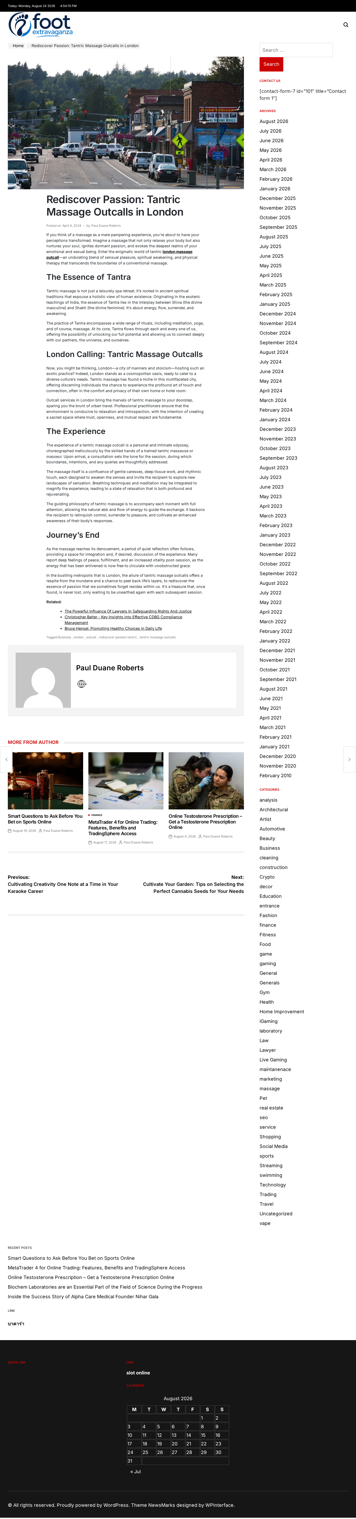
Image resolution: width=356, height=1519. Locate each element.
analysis (269, 800)
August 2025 (274, 236)
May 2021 (270, 708)
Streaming (271, 1165)
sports (267, 1156)
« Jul (135, 1471)
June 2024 (272, 371)
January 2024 (275, 419)
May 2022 (271, 602)
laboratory (271, 1031)
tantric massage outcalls (158, 637)
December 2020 (278, 756)
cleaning (269, 857)
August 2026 (274, 121)
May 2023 (271, 496)
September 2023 (278, 458)
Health (267, 1002)
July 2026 (270, 131)
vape (265, 1223)
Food (265, 944)
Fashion (268, 915)
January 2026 (275, 188)
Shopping (270, 1136)
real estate (271, 1108)
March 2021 (272, 727)
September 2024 (279, 342)
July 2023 (270, 477)
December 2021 (277, 650)
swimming (271, 1175)
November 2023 (278, 439)
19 (159, 1443)
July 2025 (270, 246)
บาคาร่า (16, 1323)
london (79, 637)
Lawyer (268, 1050)
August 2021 (273, 689)
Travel (266, 1204)
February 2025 (276, 294)
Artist (265, 819)
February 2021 (275, 737)
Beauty (267, 838)
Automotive (272, 829)
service (268, 1127)
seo (264, 1117)
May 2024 (271, 381)
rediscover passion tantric (118, 637)
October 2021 (275, 669)
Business (64, 637)
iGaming (269, 1021)
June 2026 (272, 140)
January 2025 (275, 304)
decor (266, 886)
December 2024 (278, 313)
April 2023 (271, 506)
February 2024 (276, 410)
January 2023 (275, 535)
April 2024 (271, 390)
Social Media (274, 1146)
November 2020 (278, 766)
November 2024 (278, 323)
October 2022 (275, 564)
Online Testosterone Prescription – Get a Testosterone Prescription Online (205, 821)
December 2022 (278, 544)
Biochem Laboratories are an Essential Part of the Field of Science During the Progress (105, 1287)
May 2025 (271, 265)
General (268, 973)
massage (270, 1088)
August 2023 (274, 467)
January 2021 (274, 746)
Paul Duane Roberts (106, 226)
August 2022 (274, 583)
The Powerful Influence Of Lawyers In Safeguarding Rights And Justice (128, 611)
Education (271, 896)
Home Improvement (282, 1011)
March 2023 (273, 515)
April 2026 (271, 160)
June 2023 (272, 487)
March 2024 (273, 400)
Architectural (274, 809)
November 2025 (278, 208)
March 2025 (273, 285)
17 (129, 1443)
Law (264, 1040)
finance (96, 815)
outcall (91, 637)
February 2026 (276, 179)
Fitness (268, 934)
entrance (270, 905)
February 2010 (275, 775)
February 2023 (276, 525)
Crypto (267, 877)
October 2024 (275, 333)
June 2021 (271, 698)
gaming (268, 963)
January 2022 (275, 641)
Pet (263, 1098)
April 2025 (271, 275)
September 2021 (278, 679)
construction (274, 867)
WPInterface (219, 1505)
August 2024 (274, 352)
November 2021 (277, 660)
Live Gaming (273, 1059)
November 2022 (278, 554)
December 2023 (278, 429)
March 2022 (273, 621)
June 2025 (272, 256)
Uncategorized (276, 1213)
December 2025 (278, 198)
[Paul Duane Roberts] (43, 680)
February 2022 (276, 631)
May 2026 (271, 150)
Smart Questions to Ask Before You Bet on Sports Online (45, 819)
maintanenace (275, 1069)
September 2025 (278, 227)
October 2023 (275, 448)
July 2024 (271, 362)
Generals (270, 982)
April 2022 (271, 612)
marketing (271, 1079)
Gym (265, 992)
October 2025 (275, 217)
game (266, 954)
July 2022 (270, 592)
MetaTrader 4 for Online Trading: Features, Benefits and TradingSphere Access (123, 827)
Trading (268, 1194)
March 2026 (273, 169)
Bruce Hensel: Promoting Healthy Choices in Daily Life (113, 628)
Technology (273, 1184)
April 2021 (270, 717)
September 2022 (278, 573)
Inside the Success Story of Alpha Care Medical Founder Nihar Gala (83, 1296)
